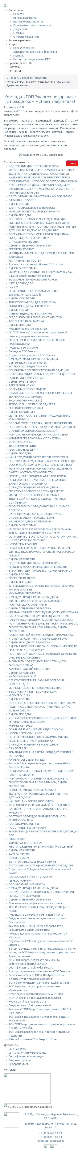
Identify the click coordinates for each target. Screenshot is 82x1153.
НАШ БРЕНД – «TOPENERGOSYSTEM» (32, 801)
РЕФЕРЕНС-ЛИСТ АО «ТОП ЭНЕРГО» (31, 740)
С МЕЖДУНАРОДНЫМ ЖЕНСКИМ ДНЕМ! (33, 358)
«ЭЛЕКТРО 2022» (19, 695)
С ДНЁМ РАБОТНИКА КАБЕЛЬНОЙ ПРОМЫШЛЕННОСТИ (43, 646)
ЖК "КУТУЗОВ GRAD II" (22, 676)
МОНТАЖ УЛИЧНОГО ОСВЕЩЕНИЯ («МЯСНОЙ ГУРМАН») (43, 612)
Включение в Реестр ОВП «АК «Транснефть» (36, 975)
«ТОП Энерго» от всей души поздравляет (35, 997)
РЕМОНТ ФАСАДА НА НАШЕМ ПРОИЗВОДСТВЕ (38, 566)
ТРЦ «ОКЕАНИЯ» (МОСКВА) (25, 400)
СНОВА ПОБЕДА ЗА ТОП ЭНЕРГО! (29, 306)
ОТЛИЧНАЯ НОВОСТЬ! (22, 200)
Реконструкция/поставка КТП (31, 59)
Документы (20, 29)
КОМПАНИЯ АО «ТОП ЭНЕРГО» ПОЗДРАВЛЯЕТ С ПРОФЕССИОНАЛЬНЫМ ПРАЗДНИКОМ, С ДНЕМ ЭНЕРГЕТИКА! (38, 782)
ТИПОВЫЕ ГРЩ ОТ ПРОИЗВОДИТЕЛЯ (32, 404)
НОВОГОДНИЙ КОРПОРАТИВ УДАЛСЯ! (32, 789)
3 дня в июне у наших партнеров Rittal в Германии (39, 982)
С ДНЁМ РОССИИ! (19, 309)
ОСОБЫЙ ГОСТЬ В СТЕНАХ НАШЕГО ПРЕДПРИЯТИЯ (40, 423)
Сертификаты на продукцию (26, 1056)
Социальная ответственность (32, 25)
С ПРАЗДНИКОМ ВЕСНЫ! (24, 241)
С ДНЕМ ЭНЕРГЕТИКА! (22, 268)
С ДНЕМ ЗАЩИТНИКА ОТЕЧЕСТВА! (30, 245)
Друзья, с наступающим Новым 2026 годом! (36, 264)
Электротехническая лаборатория (35, 51)
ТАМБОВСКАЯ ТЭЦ (20, 589)
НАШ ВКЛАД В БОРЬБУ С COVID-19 (30, 876)
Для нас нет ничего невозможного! (31, 978)
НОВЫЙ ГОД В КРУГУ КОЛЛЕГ (27, 377)
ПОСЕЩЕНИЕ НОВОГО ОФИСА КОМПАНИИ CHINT (39, 736)
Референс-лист (18, 1063)
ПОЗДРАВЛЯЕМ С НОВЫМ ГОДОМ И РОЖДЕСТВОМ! (41, 771)
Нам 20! (13, 287)
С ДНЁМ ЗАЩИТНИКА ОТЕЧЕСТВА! (30, 608)
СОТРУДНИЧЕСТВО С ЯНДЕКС (27, 389)
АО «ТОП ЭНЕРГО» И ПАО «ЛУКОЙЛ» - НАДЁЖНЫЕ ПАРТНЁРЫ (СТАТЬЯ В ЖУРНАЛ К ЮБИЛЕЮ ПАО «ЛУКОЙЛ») (40, 809)
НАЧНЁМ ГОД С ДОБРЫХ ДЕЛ (27, 759)
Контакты (15, 70)
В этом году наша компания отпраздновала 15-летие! (42, 948)
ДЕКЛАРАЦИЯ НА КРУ (22, 385)
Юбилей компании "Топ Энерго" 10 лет (33, 1039)
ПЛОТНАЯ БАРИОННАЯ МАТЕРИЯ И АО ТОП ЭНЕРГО (40, 196)
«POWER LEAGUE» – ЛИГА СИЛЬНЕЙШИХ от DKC (38, 638)
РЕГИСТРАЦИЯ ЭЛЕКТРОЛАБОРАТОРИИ (33, 290)
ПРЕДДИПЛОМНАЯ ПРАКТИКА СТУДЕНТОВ (35, 317)
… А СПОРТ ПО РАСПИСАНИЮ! (27, 540)
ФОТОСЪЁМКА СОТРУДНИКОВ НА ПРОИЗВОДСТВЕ (41, 865)
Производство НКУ (20, 63)
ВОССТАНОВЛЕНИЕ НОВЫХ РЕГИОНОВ (33, 279)
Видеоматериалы (20, 1060)
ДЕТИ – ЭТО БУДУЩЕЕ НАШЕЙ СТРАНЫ (33, 861)
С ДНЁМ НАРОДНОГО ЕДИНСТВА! (30, 642)
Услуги (13, 44)
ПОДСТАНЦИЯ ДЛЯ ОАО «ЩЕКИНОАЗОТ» (34, 563)
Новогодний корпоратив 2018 (27, 1001)
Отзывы (18, 32)
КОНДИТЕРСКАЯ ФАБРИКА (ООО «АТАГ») (34, 438)
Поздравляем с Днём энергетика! (30, 1005)
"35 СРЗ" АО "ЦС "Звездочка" (26, 650)
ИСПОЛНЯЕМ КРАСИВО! (23, 544)
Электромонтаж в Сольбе (25, 294)
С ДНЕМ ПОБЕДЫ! (20, 215)
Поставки (14, 66)
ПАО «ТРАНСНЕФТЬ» (22, 774)
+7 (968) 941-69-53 (50, 1136)
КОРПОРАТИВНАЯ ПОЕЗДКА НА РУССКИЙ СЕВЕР (38, 434)
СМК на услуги (18, 1048)
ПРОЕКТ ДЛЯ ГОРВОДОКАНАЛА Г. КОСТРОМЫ (37, 476)
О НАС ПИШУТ (17, 839)
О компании (16, 10)
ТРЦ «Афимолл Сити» (22, 445)
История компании (25, 17)
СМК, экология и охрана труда (27, 1052)
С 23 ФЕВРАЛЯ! (18, 748)
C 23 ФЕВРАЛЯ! (18, 502)
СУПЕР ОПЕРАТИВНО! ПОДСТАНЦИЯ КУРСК (35, 513)
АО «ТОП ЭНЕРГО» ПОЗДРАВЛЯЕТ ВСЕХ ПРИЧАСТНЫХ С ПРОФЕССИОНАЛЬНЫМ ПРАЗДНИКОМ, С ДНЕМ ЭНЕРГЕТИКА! (43, 627)
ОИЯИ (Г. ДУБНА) (19, 857)
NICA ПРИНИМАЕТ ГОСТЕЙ (25, 260)
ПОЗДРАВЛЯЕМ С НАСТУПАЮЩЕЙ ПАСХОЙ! (36, 729)
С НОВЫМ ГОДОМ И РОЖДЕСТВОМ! (31, 517)
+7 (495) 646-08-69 (15, 1)
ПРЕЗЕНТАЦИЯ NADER (22, 578)
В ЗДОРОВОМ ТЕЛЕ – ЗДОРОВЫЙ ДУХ (33, 691)
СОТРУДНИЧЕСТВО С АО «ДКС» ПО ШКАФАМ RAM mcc (43, 536)
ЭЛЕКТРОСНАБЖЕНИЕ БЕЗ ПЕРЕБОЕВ (32, 207)
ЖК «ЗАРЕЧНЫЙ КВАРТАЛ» (25, 593)
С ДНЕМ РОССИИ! (19, 203)
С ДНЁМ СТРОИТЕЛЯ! (22, 298)
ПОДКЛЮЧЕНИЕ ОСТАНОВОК (27, 884)
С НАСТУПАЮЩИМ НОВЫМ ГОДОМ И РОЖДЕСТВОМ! (42, 374)
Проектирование (24, 48)
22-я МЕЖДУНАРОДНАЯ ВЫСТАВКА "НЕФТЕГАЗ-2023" (42, 585)
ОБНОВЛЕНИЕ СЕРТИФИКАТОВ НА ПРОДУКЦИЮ (39, 370)
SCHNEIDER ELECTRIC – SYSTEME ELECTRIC (35, 687)
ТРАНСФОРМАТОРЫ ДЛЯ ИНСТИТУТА (32, 302)
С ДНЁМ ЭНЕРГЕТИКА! (22, 381)
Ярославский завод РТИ (24, 449)
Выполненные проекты (28, 21)
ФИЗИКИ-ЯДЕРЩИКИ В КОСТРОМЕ (30, 313)
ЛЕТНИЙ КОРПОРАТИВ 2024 (26, 408)
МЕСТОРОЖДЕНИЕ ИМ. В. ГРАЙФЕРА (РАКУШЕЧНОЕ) (41, 846)
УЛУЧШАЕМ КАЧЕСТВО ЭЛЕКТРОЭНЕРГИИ (34, 211)
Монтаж (18, 55)
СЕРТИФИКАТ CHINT (21, 249)
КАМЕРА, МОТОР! (19, 854)
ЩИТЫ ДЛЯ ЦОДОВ (21, 283)
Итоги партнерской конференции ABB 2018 (36, 994)
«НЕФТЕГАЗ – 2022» (21, 725)
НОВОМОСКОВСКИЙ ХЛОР (25, 733)
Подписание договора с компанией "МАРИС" (36, 914)
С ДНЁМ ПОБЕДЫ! (20, 453)
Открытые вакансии (26, 36)
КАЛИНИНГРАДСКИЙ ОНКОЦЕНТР (29, 668)
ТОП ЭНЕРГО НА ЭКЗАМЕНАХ (27, 321)
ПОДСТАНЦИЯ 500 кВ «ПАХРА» (28, 827)
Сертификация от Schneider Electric (31, 967)
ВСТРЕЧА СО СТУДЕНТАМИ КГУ (28, 366)
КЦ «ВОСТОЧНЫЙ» (20, 880)
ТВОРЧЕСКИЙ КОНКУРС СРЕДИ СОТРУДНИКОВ (38, 498)
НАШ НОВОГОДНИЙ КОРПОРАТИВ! (30, 521)
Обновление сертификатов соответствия (35, 903)
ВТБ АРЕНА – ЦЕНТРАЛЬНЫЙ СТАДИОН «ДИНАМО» (40, 570)
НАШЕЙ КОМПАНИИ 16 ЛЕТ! (26, 823)
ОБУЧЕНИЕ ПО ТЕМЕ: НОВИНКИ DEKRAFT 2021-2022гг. (42, 702)
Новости (18, 13)
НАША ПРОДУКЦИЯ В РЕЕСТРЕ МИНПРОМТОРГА (38, 457)
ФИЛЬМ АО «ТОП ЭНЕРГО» (25, 842)
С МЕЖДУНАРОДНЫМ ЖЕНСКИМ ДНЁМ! (33, 487)
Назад (72, 163)
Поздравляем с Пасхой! (23, 347)
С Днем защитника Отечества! (28, 362)
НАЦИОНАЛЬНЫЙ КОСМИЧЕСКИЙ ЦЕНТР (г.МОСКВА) (41, 634)
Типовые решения (20, 40)
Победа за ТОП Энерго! (23, 351)
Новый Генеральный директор (28, 328)
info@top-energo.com (51, 1140)
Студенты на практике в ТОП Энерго (32, 355)
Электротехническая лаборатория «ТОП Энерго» (39, 971)
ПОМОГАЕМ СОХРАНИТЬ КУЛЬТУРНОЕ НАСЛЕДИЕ (40, 547)
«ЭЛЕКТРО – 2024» (20, 442)
